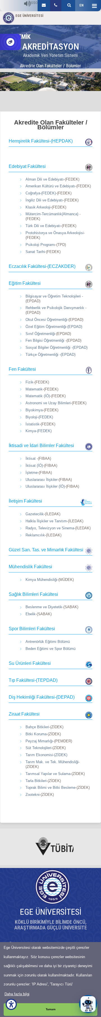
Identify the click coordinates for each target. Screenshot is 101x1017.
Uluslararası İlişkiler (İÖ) (45, 486)
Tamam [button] (51, 1009)
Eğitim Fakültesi (25, 283)
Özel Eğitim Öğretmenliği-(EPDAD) (54, 327)
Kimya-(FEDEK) (39, 431)
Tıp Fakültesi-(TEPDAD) (33, 680)
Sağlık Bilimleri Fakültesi (33, 594)
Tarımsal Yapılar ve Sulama (48, 774)
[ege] (44, 5)
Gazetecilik (35, 514)
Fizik (29, 382)
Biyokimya (34, 410)
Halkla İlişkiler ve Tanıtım (46, 521)
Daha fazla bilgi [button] (16, 994)
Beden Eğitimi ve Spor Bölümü (50, 649)
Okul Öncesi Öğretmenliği (46, 319)
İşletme (32, 472)
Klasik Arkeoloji (38, 207)
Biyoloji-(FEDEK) (39, 417)
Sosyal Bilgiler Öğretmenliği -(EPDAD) (57, 347)
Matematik (34, 389)
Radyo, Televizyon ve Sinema (50, 528)
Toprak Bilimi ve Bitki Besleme (50, 787)
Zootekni (33, 794)
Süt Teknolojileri (38, 748)
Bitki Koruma (36, 734)
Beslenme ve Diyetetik (44, 607)
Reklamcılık (35, 535)
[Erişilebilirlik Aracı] (11, 1004)
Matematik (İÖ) (38, 396)
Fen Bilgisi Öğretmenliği (45, 340)
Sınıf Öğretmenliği (40, 334)
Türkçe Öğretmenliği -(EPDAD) (50, 354)
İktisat (31, 458)
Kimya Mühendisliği (41, 580)
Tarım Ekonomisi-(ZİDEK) (46, 755)
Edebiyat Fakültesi (27, 166)
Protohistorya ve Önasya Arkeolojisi (55, 233)
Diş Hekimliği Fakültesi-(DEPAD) (42, 697)
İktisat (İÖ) (34, 465)
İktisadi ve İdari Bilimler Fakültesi (41, 445)
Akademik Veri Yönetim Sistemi (50, 55)
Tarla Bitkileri (36, 781)
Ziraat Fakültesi (24, 714)
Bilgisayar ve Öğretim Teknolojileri (54, 296)
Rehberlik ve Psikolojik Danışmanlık (55, 308)
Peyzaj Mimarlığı (39, 741)
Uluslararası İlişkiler (42, 480)
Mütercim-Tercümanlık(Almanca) (52, 214)
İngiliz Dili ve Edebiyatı (44, 200)
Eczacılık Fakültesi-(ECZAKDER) (42, 266)
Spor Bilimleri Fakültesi (32, 628)
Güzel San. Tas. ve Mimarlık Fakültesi (46, 549)
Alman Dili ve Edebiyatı (45, 179)
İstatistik (33, 424)
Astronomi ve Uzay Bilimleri (48, 403)
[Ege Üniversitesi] (68, 5)
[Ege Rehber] (55, 5)
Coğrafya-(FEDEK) (41, 193)
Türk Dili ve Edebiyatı (43, 226)
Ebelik (31, 614)
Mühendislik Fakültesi (30, 566)
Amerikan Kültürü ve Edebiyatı (50, 186)
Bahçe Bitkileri (37, 727)
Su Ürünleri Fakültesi (30, 663)
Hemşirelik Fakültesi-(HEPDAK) (41, 141)
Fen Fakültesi (22, 369)
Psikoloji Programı (40, 245)
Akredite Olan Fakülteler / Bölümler (50, 65)
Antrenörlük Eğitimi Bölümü (48, 641)
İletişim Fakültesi (25, 501)
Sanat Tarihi (35, 252)
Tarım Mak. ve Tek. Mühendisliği (52, 762)
